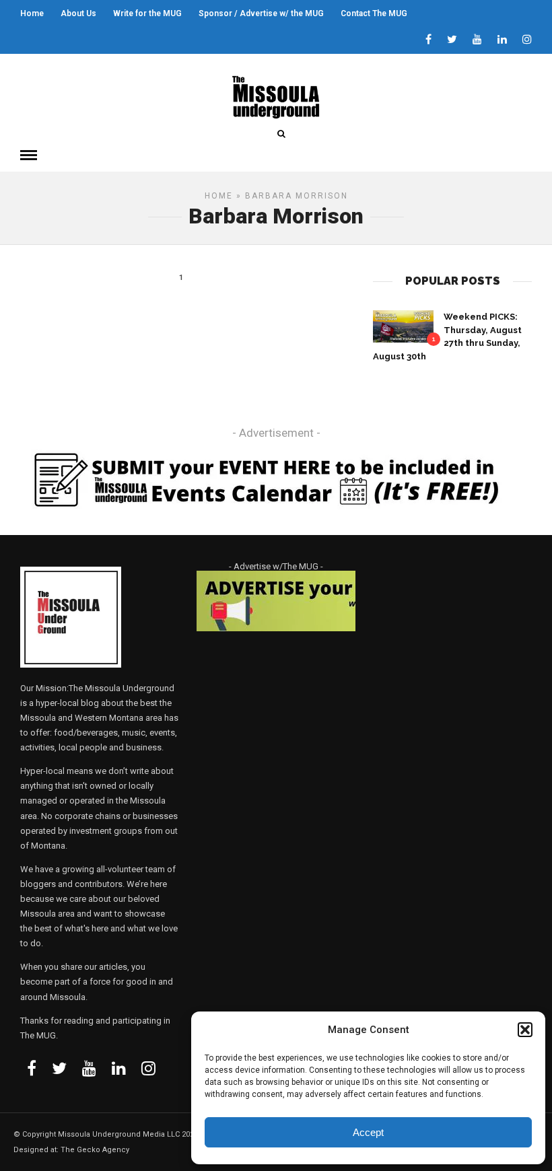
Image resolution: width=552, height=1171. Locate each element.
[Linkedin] (502, 40)
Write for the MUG (147, 13)
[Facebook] (31, 1068)
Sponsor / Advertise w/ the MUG (261, 13)
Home (32, 13)
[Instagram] (527, 40)
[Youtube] (477, 40)
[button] (525, 1029)
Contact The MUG (374, 13)
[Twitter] (59, 1068)
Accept (368, 1132)
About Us (78, 13)
